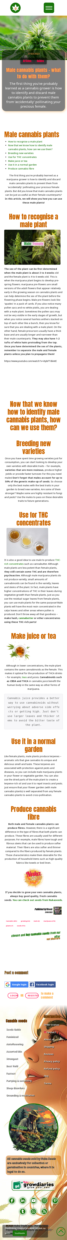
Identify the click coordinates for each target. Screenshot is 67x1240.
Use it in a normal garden (22, 164)
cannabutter (26, 618)
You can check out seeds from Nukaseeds (37, 900)
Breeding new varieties (21, 153)
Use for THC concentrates (22, 157)
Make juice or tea (17, 160)
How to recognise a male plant (25, 141)
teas (24, 677)
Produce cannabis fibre (21, 168)
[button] (15, 8)
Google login (19, 984)
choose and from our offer (36, 934)
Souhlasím (20, 1233)
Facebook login (45, 984)
